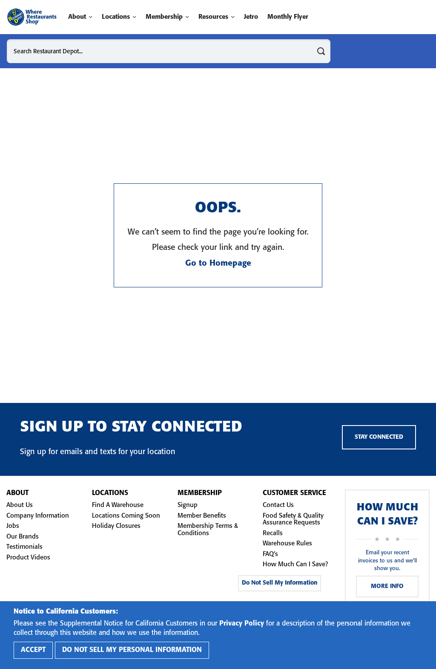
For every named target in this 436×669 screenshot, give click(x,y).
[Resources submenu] (233, 17)
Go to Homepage (218, 263)
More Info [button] (387, 586)
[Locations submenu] (134, 17)
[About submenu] (90, 17)
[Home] (32, 17)
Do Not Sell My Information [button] (279, 583)
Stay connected (379, 437)
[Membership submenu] (187, 17)
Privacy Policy (241, 623)
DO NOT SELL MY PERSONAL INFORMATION (132, 650)
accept (33, 650)
